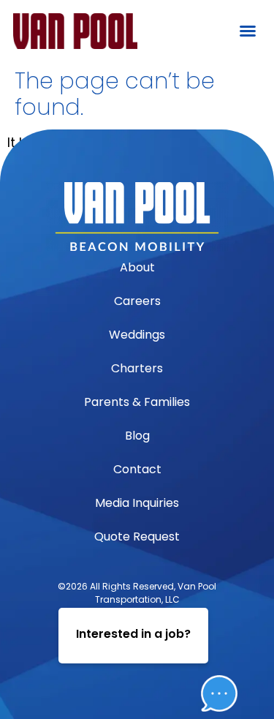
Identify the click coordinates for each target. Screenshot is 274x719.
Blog (137, 435)
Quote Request (137, 536)
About (137, 267)
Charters (137, 368)
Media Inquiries (137, 502)
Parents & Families (137, 402)
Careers (137, 301)
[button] (248, 31)
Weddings (137, 334)
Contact (137, 469)
